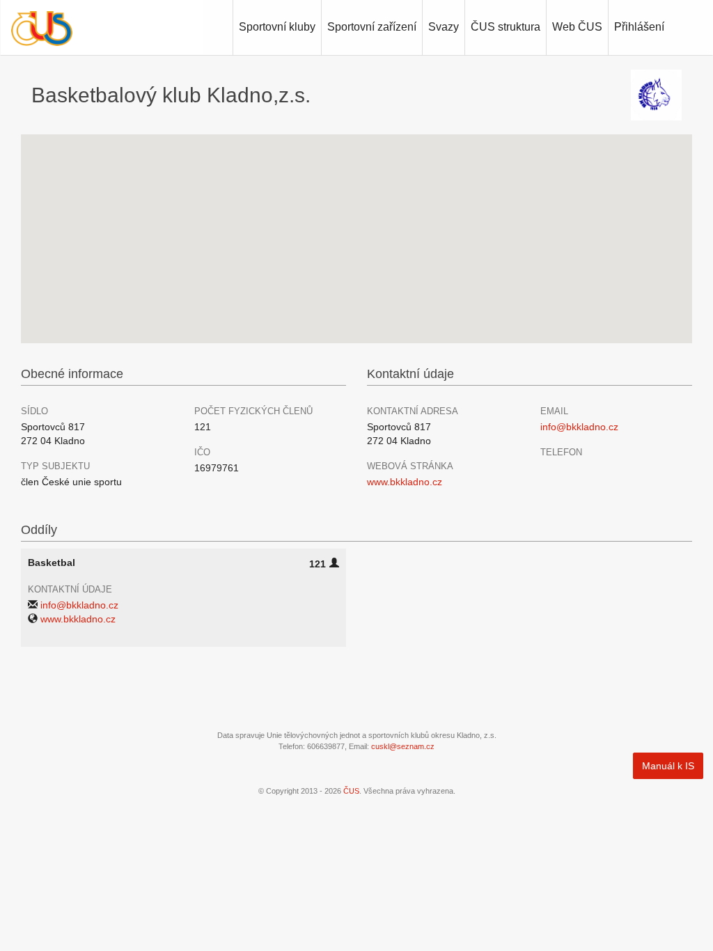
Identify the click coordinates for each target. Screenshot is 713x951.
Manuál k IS (668, 765)
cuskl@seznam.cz (402, 746)
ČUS (351, 791)
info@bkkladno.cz (579, 426)
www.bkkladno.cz (404, 481)
